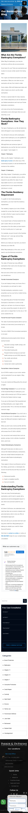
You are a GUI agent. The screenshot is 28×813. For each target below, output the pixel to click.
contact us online (13, 533)
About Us (15, 777)
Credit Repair (8, 689)
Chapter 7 (7, 679)
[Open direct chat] (24, 793)
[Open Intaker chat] (10, 812)
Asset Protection (9, 660)
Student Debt (8, 728)
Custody (6, 694)
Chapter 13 (7, 675)
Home (15, 775)
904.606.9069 (5, 536)
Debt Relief (7, 699)
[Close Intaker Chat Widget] (26, 793)
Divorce (6, 704)
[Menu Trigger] (24, 3)
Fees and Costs (15, 783)
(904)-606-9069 (14, 1)
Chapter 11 (7, 670)
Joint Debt (7, 718)
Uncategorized (8, 733)
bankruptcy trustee (7, 161)
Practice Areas (15, 780)
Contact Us (14, 786)
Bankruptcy (7, 665)
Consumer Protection (10, 684)
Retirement (7, 723)
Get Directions (9, 763)
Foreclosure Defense (10, 713)
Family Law (7, 709)
